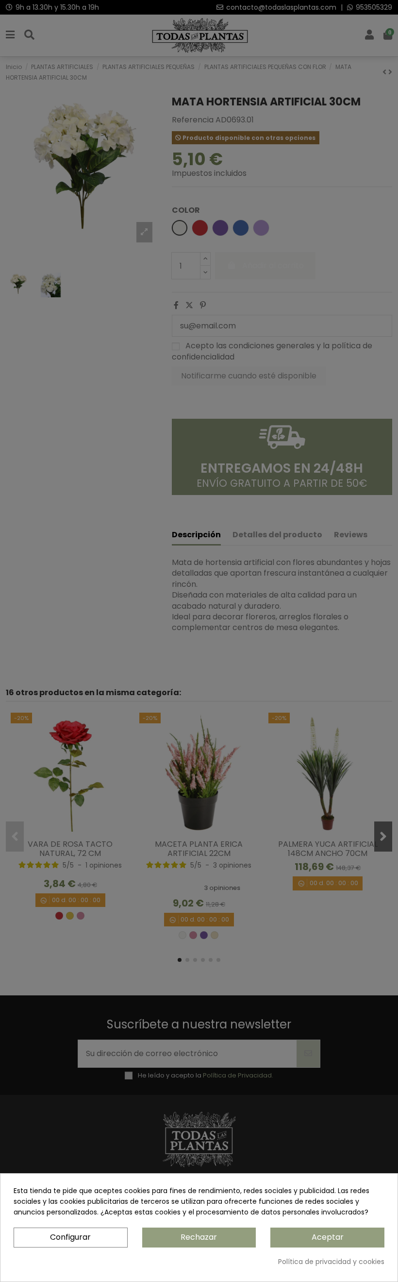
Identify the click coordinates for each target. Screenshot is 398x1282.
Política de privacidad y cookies (331, 1261)
